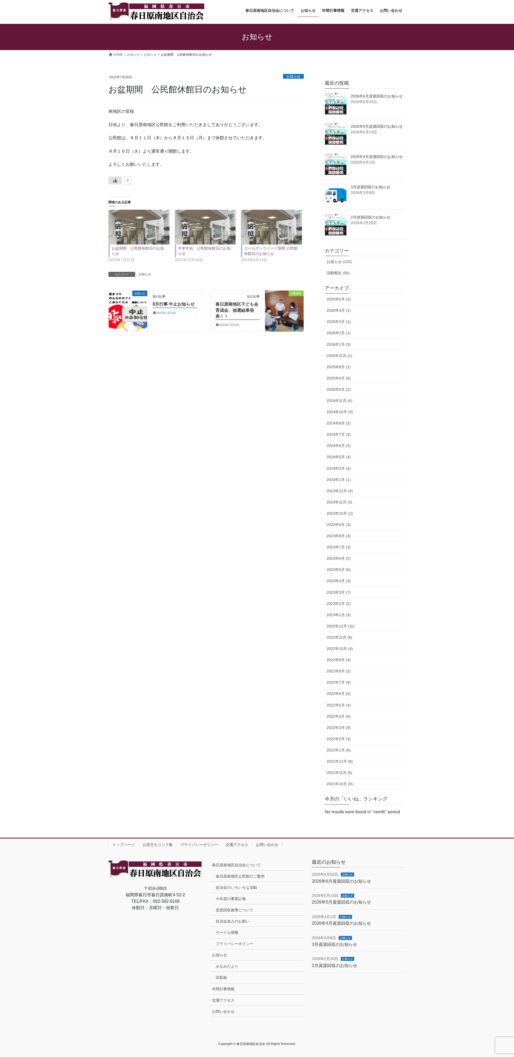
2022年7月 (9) (339, 682)
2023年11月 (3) (339, 502)
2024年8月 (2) (339, 423)
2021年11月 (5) (339, 772)
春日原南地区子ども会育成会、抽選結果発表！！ (237, 310)
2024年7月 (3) (339, 434)
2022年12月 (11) (340, 626)
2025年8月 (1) (339, 367)
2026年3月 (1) (339, 321)
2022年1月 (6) (339, 750)
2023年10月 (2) (340, 513)
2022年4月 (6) (339, 716)
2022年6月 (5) (339, 693)
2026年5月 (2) (339, 299)
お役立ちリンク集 (158, 844)
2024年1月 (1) (339, 479)
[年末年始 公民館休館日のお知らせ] (205, 227)
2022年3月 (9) (339, 727)
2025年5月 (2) (339, 389)
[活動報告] (284, 304)
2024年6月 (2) (339, 445)
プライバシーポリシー (199, 844)
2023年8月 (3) (339, 536)
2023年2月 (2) (339, 603)
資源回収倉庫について (234, 910)
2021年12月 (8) (340, 761)
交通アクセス (237, 844)
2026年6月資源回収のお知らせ (377, 96)
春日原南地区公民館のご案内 (240, 876)
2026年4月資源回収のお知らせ (377, 157)
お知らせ (293, 76)
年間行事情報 (223, 989)
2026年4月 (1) (339, 310)
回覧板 (221, 977)
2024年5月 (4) (339, 457)
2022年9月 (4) (339, 660)
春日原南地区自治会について (236, 865)
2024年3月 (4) (339, 468)
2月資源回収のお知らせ (370, 217)
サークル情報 (227, 932)
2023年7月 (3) (339, 547)
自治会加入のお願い (233, 921)
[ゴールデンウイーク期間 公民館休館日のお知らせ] (271, 227)
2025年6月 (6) (339, 378)
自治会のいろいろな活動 (236, 887)
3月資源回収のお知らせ (370, 187)
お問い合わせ (267, 844)
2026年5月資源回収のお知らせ (377, 126)
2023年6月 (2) (339, 558)
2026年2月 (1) (339, 333)
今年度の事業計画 (231, 899)
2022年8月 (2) (339, 671)
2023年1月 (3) (339, 615)
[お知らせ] (128, 303)
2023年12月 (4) (340, 491)
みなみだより (227, 966)
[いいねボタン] (115, 180)
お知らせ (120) (339, 261)
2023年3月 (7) (339, 592)
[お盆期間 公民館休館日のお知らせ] (138, 227)
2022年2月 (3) (339, 739)
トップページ (123, 844)
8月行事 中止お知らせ (174, 304)
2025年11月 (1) (339, 355)
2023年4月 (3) (339, 581)
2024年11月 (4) (339, 400)
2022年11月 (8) (339, 637)
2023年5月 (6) (339, 569)
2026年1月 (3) (339, 344)
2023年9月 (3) (339, 524)
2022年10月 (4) (340, 648)
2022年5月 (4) (339, 705)
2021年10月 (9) (340, 784)
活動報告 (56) (338, 273)
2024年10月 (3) (340, 412)
